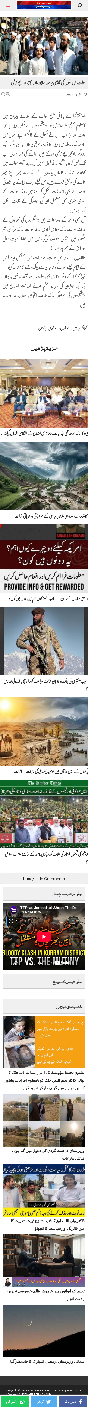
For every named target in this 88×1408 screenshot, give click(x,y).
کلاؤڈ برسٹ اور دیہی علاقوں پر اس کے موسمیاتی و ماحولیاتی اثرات (51, 516)
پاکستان (42, 328)
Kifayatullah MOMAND (36, 1394)
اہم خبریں (65, 328)
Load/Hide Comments (44, 878)
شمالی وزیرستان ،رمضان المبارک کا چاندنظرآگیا (47, 1362)
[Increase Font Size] (8, 94)
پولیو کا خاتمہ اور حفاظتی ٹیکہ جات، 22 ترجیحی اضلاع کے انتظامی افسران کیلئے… (44, 433)
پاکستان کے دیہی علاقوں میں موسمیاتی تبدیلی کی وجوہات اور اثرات (51, 771)
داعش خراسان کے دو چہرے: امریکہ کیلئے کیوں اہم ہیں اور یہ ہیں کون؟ (48, 598)
